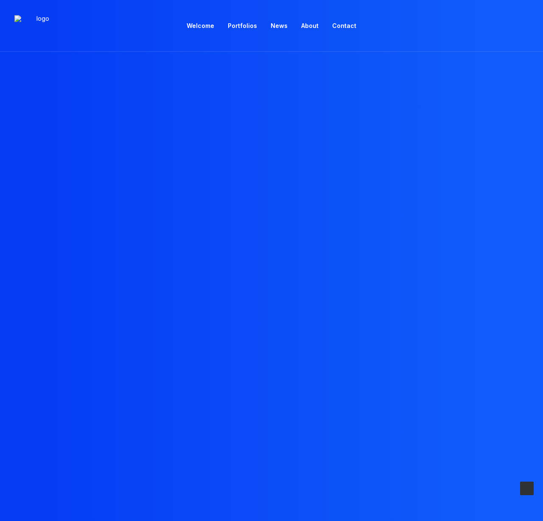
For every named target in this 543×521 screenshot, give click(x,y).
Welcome (200, 25)
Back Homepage (271, 333)
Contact (344, 25)
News (279, 25)
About (310, 25)
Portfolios (242, 25)
